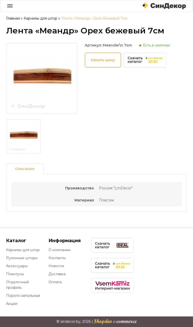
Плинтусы (15, 274)
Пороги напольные (23, 295)
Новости (56, 266)
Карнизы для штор (40, 18)
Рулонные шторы (21, 258)
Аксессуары (17, 266)
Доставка (57, 274)
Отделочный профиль (17, 285)
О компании (59, 250)
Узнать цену (103, 60)
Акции (11, 303)
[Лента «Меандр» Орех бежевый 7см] (41, 111)
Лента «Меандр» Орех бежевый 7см (94, 18)
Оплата (55, 282)
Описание (25, 169)
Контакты (57, 258)
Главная (13, 18)
